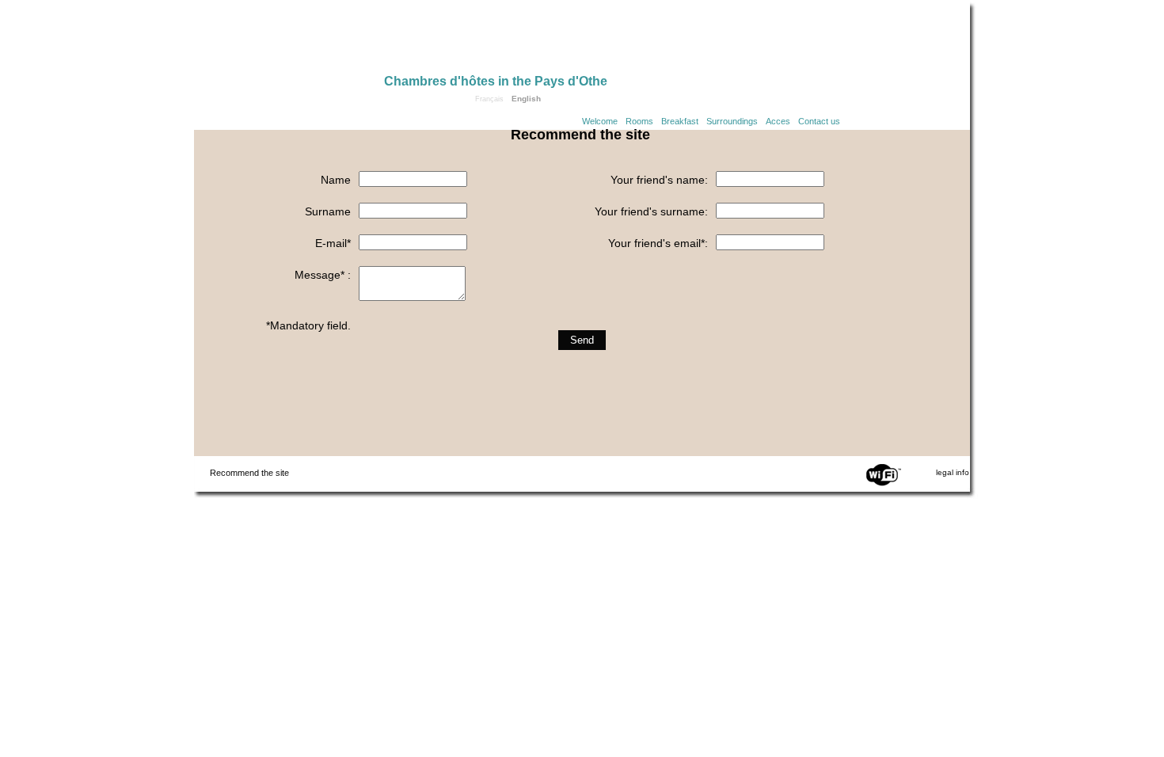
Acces (778, 121)
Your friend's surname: (651, 211)
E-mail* (333, 243)
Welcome (600, 121)
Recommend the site (249, 472)
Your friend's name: (659, 179)
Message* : (323, 275)
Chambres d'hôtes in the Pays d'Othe (495, 81)
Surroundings (732, 121)
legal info (952, 472)
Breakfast (679, 121)
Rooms (639, 121)
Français (489, 99)
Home (289, 41)
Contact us (819, 121)
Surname (328, 211)
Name (336, 179)
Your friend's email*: (658, 243)
